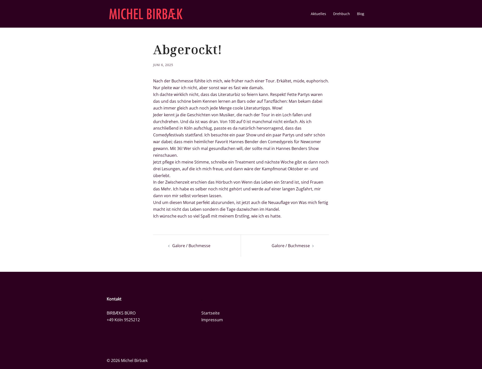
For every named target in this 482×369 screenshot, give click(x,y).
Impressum (212, 320)
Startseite (210, 313)
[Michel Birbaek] (146, 13)
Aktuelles (318, 13)
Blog (360, 13)
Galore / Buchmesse (191, 245)
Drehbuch (341, 13)
